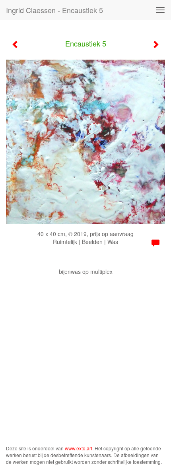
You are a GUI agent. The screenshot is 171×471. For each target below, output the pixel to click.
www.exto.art (78, 448)
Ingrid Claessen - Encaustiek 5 (54, 10)
